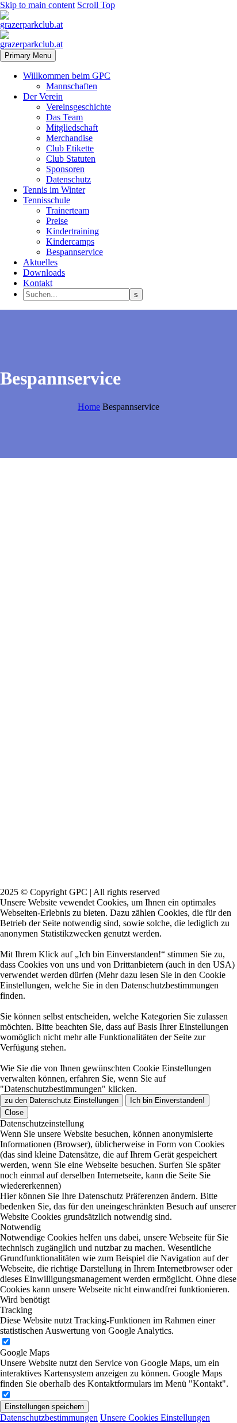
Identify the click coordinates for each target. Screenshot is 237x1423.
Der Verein (43, 96)
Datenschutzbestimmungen (49, 1417)
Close (14, 1112)
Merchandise (69, 138)
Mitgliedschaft (72, 127)
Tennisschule (46, 200)
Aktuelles (40, 262)
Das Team (64, 117)
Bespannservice (74, 252)
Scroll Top (96, 5)
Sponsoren (65, 169)
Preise (57, 221)
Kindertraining (72, 231)
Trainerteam (67, 210)
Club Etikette (70, 148)
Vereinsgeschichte (78, 107)
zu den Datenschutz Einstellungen (61, 1100)
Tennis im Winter (54, 190)
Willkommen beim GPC (66, 76)
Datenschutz (68, 179)
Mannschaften (71, 86)
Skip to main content (37, 5)
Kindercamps (70, 241)
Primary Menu (28, 55)
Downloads (44, 272)
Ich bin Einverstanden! (167, 1100)
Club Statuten (70, 158)
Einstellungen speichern (44, 1406)
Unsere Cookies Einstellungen (155, 1417)
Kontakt (37, 283)
